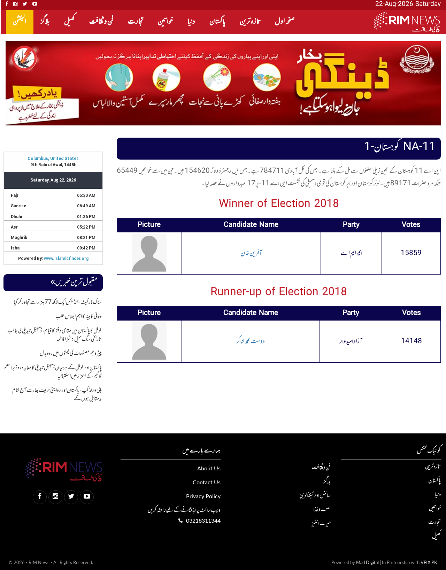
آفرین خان (251, 253)
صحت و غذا (322, 509)
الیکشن (19, 22)
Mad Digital (367, 563)
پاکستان (217, 22)
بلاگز (45, 22)
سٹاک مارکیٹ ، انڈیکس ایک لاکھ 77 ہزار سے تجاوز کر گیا (58, 302)
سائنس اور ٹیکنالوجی (315, 495)
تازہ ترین (250, 22)
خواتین (165, 22)
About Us (208, 468)
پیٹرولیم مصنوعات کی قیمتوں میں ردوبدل (71, 353)
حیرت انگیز (321, 523)
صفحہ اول (285, 22)
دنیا (191, 22)
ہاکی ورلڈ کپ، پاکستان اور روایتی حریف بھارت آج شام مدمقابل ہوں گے (57, 394)
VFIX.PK (429, 563)
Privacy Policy (203, 496)
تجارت (136, 22)
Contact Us (206, 482)
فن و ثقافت (101, 22)
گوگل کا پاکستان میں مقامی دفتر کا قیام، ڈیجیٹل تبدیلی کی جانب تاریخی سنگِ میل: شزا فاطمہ (54, 335)
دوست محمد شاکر (250, 341)
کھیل (69, 22)
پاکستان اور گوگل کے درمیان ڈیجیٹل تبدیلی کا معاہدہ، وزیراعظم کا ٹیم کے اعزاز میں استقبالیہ (52, 372)
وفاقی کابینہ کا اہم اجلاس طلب (78, 317)
